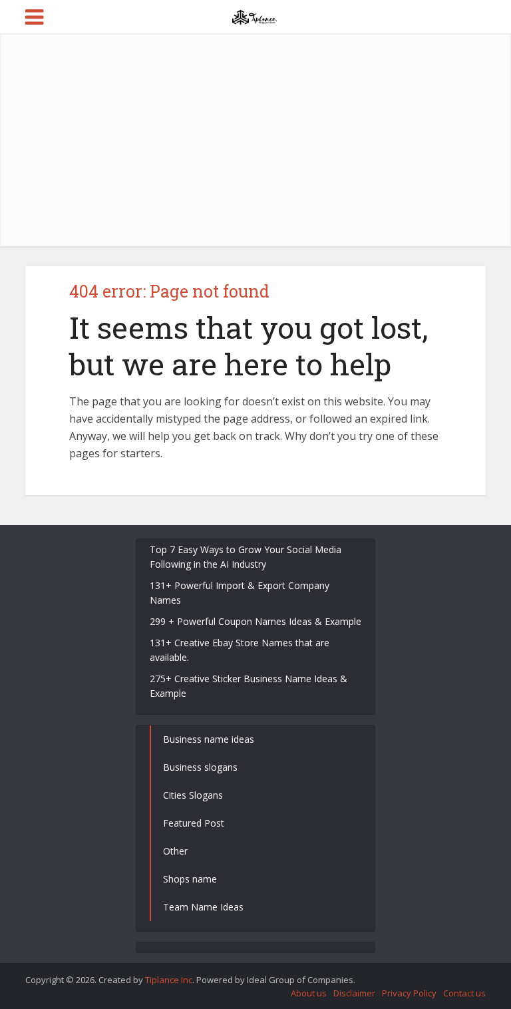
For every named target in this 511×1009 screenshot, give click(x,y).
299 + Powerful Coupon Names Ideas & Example (255, 621)
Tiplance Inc (168, 980)
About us (309, 993)
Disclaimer (354, 993)
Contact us (464, 993)
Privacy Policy (409, 993)
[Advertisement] (267, 140)
